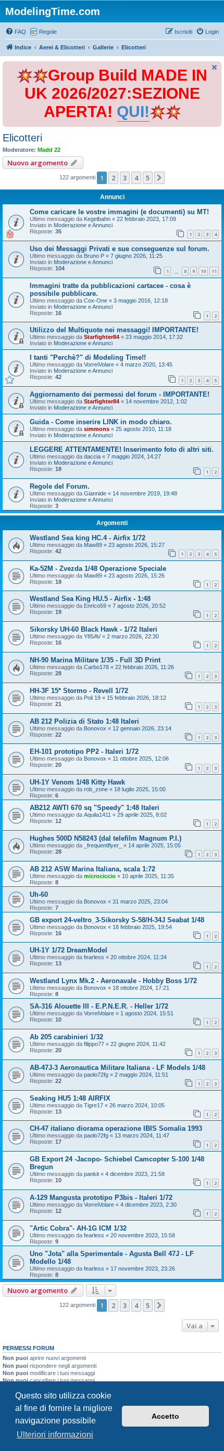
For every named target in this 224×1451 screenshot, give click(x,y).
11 (214, 271)
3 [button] (125, 177)
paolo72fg (96, 1074)
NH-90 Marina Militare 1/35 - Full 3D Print (95, 660)
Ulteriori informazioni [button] (55, 1434)
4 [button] (136, 177)
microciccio (100, 876)
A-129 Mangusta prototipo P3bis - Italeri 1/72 (101, 1197)
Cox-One (95, 300)
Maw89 (93, 545)
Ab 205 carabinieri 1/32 (66, 1037)
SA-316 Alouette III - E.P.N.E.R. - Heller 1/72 (99, 1006)
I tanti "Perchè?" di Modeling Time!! (88, 357)
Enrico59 (95, 606)
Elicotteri (22, 137)
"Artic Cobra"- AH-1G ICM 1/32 (78, 1228)
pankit (91, 1174)
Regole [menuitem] (48, 32)
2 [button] (113, 177)
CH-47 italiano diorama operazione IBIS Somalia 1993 (116, 1128)
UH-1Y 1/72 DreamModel (68, 950)
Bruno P (94, 256)
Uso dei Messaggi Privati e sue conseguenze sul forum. (119, 249)
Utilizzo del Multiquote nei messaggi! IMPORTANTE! (114, 330)
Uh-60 (39, 894)
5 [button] (148, 177)
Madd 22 (49, 150)
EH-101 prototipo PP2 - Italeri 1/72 (84, 751)
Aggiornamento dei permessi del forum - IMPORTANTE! (119, 394)
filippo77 (94, 1044)
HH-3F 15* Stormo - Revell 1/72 (79, 691)
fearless (94, 957)
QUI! (133, 111)
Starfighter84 (101, 337)
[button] (159, 178)
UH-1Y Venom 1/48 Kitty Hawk (77, 782)
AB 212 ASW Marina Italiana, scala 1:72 (92, 869)
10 (203, 271)
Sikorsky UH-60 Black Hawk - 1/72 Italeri (93, 629)
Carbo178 (96, 667)
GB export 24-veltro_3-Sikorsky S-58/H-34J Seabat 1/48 (117, 920)
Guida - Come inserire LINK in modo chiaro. (101, 422)
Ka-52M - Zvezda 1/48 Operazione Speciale (98, 568)
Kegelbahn (97, 219)
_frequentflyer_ (103, 845)
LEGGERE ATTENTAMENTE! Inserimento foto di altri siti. (122, 449)
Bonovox (95, 728)
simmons (96, 429)
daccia (92, 456)
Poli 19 (92, 698)
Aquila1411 (97, 815)
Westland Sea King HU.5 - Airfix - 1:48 (90, 599)
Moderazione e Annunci (83, 225)
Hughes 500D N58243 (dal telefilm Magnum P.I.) (105, 838)
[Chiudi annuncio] (214, 67)
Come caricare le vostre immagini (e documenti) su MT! (119, 212)
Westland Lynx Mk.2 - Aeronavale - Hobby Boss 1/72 (113, 981)
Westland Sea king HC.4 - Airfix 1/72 (87, 538)
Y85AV (92, 636)
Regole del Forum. (60, 486)
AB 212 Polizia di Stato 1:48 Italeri (84, 721)
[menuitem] (15, 31)
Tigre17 (93, 1105)
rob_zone (96, 789)
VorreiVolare (99, 364)
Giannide (95, 493)
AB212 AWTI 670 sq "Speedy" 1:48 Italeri (94, 808)
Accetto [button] (165, 1416)
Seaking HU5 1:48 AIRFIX (70, 1098)
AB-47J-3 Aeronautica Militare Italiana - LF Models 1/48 (117, 1067)
